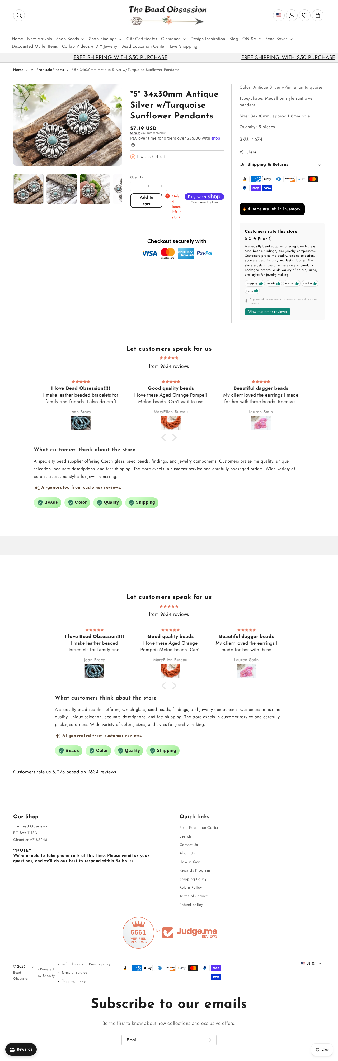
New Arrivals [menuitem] (39, 39)
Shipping (135, 133)
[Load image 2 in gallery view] (61, 189)
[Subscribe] (211, 1040)
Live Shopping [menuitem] (184, 46)
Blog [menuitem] (233, 39)
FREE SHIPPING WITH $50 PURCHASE (87, 57)
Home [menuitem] (17, 39)
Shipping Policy (193, 879)
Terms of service (74, 972)
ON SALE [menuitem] (251, 39)
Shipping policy (74, 980)
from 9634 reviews (169, 366)
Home (18, 69)
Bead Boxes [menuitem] (276, 39)
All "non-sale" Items (47, 69)
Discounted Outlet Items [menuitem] (35, 46)
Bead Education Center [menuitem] (143, 46)
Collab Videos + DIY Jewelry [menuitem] (89, 46)
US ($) (311, 963)
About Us (187, 853)
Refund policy (191, 904)
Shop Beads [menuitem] (67, 39)
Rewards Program (195, 870)
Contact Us (189, 844)
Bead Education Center (199, 827)
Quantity (136, 177)
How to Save (190, 861)
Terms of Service (194, 895)
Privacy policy (100, 964)
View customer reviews (267, 312)
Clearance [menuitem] (170, 39)
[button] (19, 15)
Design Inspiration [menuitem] (208, 39)
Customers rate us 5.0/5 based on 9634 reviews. (65, 771)
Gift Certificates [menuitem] (141, 39)
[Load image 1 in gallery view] (28, 189)
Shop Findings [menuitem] (102, 39)
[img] (169, 357)
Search (185, 836)
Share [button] (251, 152)
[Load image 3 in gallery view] (95, 189)
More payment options (204, 202)
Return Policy (191, 887)
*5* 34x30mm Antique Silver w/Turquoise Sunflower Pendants (125, 69)
